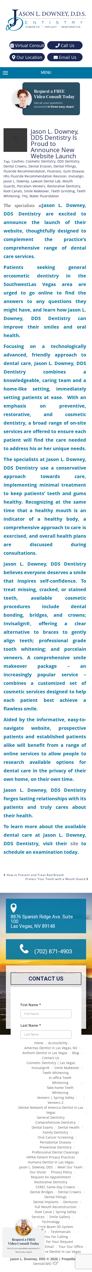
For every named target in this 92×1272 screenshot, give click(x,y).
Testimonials (61, 1231)
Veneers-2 (55, 1102)
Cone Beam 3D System (55, 1226)
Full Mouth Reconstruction (55, 1207)
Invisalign (76, 176)
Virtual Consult (29, 45)
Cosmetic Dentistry (40, 161)
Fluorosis (54, 171)
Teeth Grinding (63, 191)
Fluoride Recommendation (24, 171)
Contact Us (50, 1058)
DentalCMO (42, 1263)
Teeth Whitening (55, 1072)
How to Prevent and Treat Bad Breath (35, 875)
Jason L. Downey (16, 181)
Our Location (28, 57)
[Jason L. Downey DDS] (46, 20)
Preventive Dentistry (55, 1147)
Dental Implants (46, 1202)
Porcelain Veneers (31, 186)
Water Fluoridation (44, 196)
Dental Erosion (40, 166)
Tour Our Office (71, 1246)
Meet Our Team (70, 1167)
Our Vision (38, 1172)
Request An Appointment (51, 1177)
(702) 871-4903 (53, 951)
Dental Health (68, 1127)
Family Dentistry (55, 1132)
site (72, 843)
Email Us (67, 57)
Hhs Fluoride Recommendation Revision (35, 176)
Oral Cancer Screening (55, 1137)
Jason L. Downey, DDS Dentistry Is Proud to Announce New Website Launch (55, 143)
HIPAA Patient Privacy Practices (50, 1157)
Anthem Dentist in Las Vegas (44, 1053)
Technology (51, 1221)
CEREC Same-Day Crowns (55, 1187)
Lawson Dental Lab (46, 181)
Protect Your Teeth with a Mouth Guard (55, 879)
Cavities (18, 161)
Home (38, 1043)
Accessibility (57, 1043)
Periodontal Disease (55, 1142)
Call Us (67, 45)
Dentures (70, 1202)
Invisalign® (41, 1067)
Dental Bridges (41, 1192)
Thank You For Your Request (51, 1241)
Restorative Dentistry (63, 186)
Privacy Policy (61, 1172)
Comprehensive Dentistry (55, 1122)
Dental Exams (42, 1127)
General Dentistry (51, 1117)
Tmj (25, 196)
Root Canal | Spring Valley (55, 1212)
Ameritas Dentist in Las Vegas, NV (50, 1048)
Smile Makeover (36, 191)
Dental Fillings (65, 166)
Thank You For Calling (51, 1236)
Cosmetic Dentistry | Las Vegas (50, 1063)
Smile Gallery (59, 1217)
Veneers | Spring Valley (55, 1097)
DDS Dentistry (68, 161)
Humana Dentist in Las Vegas (51, 1162)
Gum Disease (73, 171)
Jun (15, 139)
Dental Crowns (15, 166)
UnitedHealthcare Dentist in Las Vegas (51, 1251)
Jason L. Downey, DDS (36, 1167)
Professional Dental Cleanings (55, 1152)
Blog (75, 1053)
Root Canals (13, 191)
